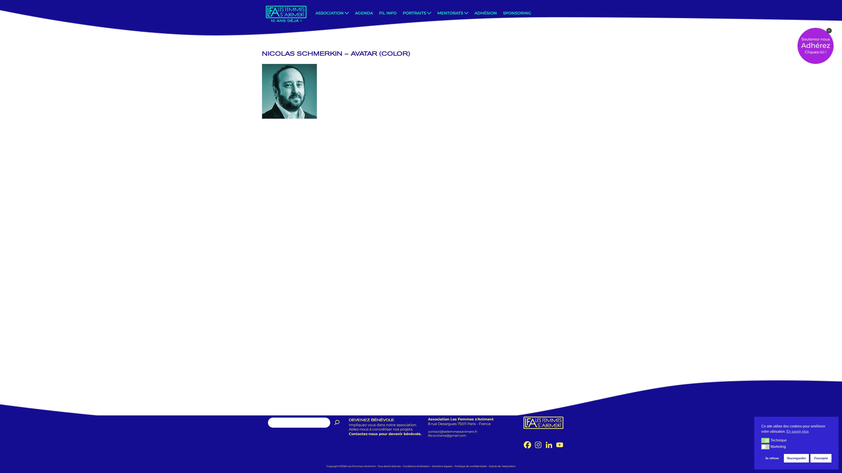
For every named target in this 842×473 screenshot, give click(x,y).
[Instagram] (538, 445)
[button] (347, 13)
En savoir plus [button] (798, 431)
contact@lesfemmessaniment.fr (452, 431)
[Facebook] (527, 445)
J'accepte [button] (821, 458)
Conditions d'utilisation (416, 466)
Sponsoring (517, 13)
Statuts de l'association (502, 466)
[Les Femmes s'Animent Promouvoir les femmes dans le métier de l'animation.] (286, 13)
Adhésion (486, 13)
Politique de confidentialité (471, 466)
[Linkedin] (549, 445)
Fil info (388, 13)
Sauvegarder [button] (796, 458)
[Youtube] (560, 445)
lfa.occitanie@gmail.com (447, 436)
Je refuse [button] (772, 458)
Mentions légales (442, 466)
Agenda (364, 13)
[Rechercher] (337, 422)
